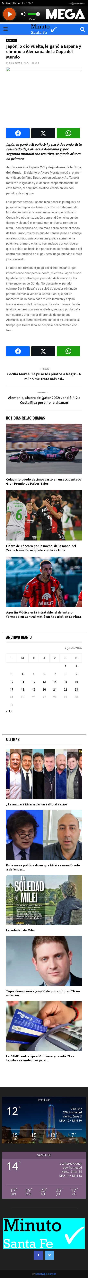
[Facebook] (38, 1255)
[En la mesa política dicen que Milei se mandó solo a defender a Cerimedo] (44, 835)
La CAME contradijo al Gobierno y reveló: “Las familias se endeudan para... (40, 1058)
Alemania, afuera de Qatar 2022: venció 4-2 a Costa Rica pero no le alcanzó (44, 400)
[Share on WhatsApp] (68, 133)
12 (33, 681)
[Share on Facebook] (18, 133)
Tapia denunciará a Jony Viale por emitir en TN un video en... (43, 993)
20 (44, 689)
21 (54, 689)
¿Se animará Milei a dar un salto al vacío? (37, 804)
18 (22, 689)
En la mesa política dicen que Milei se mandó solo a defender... (43, 867)
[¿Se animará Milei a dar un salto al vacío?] (44, 774)
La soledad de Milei (20, 930)
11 (22, 681)
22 (65, 689)
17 (11, 689)
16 (76, 681)
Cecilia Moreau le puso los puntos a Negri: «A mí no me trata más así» (44, 376)
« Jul (9, 711)
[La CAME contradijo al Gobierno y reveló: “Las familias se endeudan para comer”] (44, 1026)
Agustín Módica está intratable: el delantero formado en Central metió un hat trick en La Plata (43, 615)
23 (76, 689)
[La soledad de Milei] (44, 900)
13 (44, 681)
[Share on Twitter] (43, 133)
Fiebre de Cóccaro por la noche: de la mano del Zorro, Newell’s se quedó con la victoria (41, 548)
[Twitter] (49, 1255)
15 (65, 681)
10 (11, 681)
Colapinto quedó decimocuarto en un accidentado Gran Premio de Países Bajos (43, 482)
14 (54, 681)
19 (33, 689)
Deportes (11, 40)
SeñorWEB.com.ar (45, 1273)
